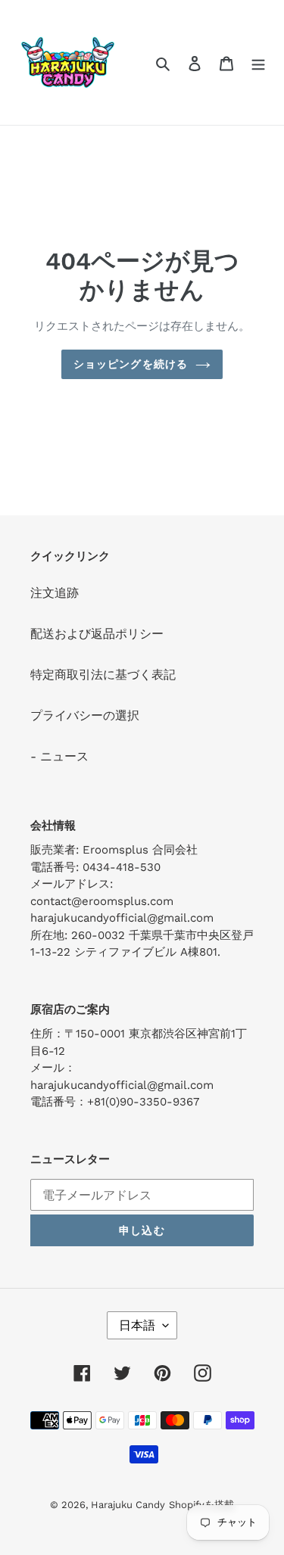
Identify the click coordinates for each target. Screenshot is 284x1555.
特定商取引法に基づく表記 (103, 674)
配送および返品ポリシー (97, 634)
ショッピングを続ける (130, 364)
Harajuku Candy (128, 1504)
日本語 (137, 1325)
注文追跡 (54, 593)
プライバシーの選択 (84, 715)
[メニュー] (258, 62)
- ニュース (59, 756)
